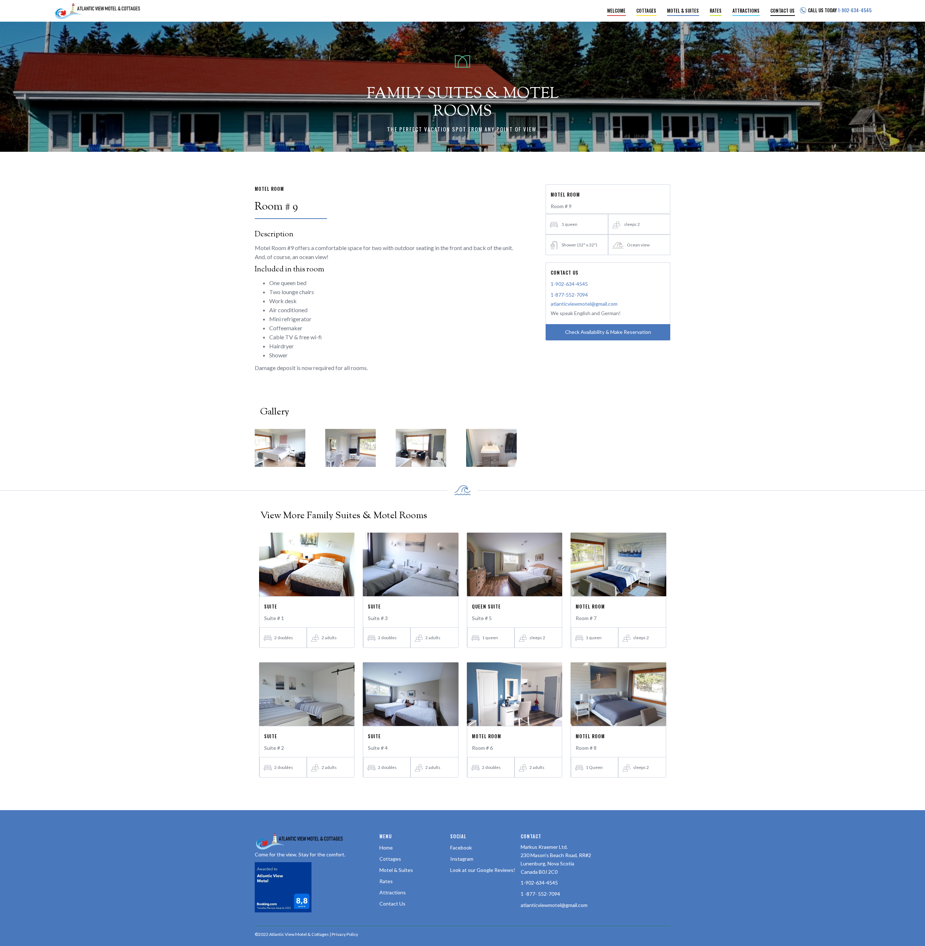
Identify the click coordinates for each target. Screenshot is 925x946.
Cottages (390, 859)
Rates (386, 881)
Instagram (461, 859)
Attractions (392, 892)
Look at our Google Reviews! (482, 870)
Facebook (461, 847)
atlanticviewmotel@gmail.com (584, 304)
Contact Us (392, 903)
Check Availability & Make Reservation (608, 332)
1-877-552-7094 (569, 295)
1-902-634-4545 (569, 284)
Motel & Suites (396, 870)
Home (386, 847)
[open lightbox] (280, 448)
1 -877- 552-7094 (540, 894)
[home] (96, 11)
